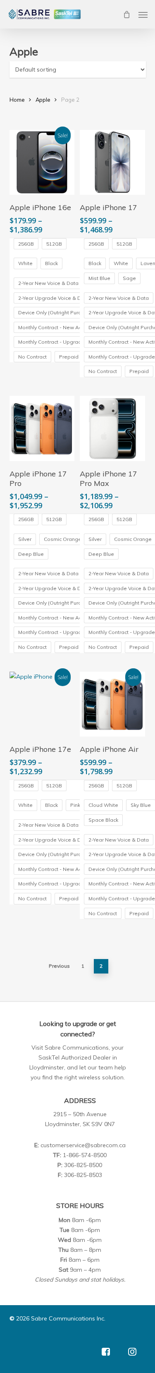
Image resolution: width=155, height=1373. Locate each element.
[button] (143, 14)
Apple (43, 99)
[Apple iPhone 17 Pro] (42, 428)
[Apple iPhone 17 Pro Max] (112, 428)
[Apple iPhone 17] (112, 162)
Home (17, 99)
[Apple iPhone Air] (112, 704)
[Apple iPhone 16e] (42, 162)
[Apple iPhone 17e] (42, 704)
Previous (59, 966)
